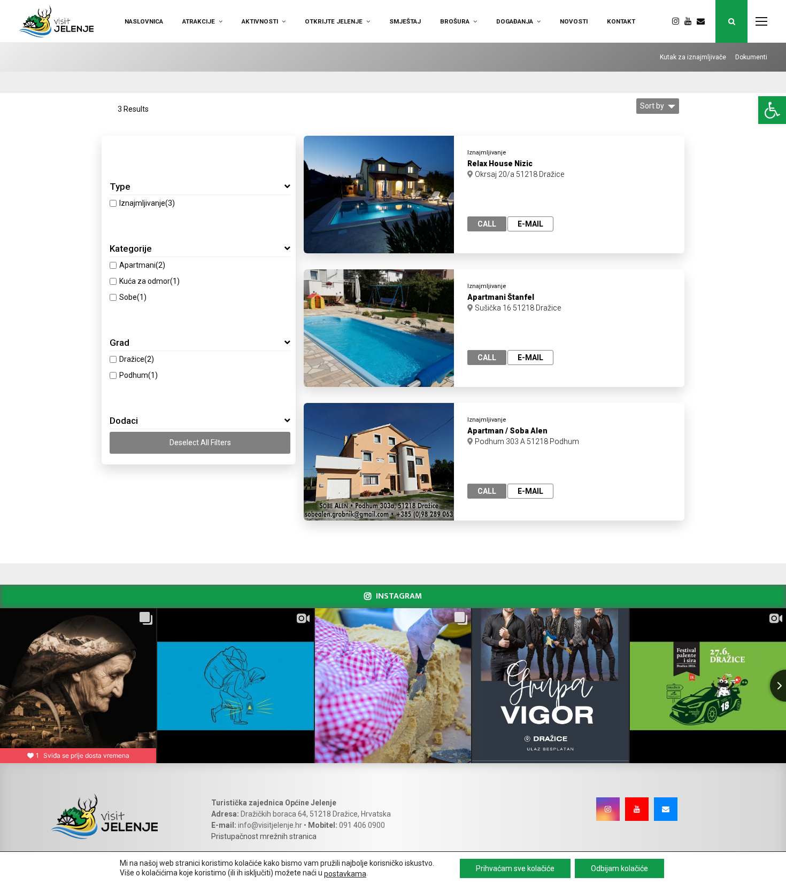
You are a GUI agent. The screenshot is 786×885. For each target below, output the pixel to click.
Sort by (652, 106)
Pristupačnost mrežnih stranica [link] (264, 836)
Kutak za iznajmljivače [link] (693, 57)
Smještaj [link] (405, 21)
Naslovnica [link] (144, 21)
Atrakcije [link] (198, 21)
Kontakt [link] (621, 21)
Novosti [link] (574, 21)
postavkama (345, 874)
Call (486, 224)
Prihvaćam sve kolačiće (515, 868)
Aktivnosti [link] (260, 21)
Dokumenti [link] (751, 57)
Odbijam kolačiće (619, 868)
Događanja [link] (514, 21)
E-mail (530, 224)
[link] (772, 110)
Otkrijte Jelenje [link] (334, 21)
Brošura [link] (454, 21)
